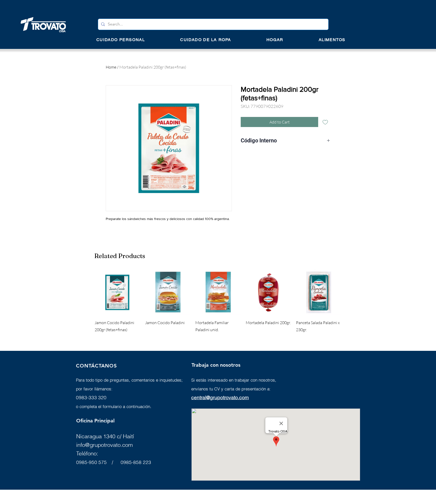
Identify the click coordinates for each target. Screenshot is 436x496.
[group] (218, 301)
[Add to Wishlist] (325, 122)
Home (111, 67)
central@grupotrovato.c (216, 397)
